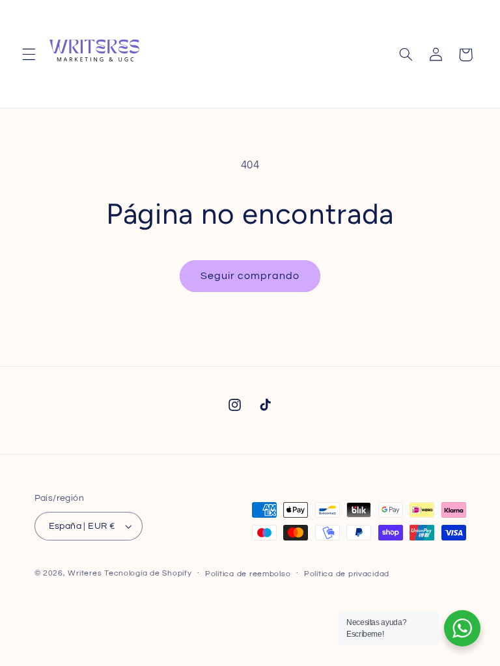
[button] (29, 55)
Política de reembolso (247, 574)
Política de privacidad (346, 574)
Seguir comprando (250, 276)
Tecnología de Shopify (147, 573)
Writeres (85, 573)
